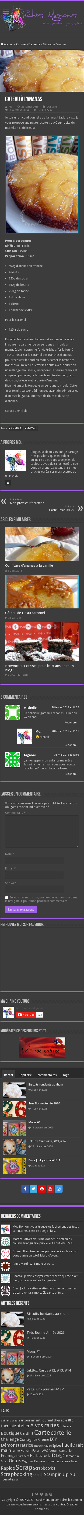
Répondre (71, 722)
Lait (45, 1456)
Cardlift (26, 1433)
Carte (42, 1432)
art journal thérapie (51, 1420)
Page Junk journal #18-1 (44, 1160)
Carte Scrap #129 (61, 508)
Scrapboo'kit (44, 1468)
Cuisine (21, 44)
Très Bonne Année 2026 (44, 1103)
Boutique (10, 1433)
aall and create (10, 1420)
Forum (26, 1450)
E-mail (10, 868)
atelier (23, 1425)
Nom (9, 854)
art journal (28, 1420)
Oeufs (15, 1460)
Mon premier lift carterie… (28, 501)
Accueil (8, 44)
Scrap (24, 1467)
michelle (30, 707)
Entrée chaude (43, 1445)
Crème (43, 1439)
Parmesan (40, 1461)
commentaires (47, 1075)
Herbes (36, 1455)
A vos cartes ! (46, 1425)
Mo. (11, 106)
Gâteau (32, 428)
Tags (66, 1075)
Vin (17, 1479)
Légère (62, 1455)
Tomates (8, 1479)
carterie (61, 1432)
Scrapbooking (16, 1474)
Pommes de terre (59, 1461)
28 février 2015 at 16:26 (65, 707)
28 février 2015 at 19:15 (65, 731)
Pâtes (73, 1461)
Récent (8, 1075)
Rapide (8, 1468)
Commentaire (15, 812)
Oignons (27, 1461)
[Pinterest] (42, 1189)
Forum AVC (40, 1450)
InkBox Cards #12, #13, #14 (47, 1141)
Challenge (10, 1439)
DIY (53, 1439)
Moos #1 (34, 1122)
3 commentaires (19, 109)
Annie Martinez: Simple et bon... (33, 1263)
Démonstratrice (17, 1445)
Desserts (34, 44)
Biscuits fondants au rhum (45, 1084)
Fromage (8, 1456)
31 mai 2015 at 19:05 (66, 754)
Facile (68, 1445)
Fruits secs (22, 1456)
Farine (16, 1450)
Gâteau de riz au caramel (25, 613)
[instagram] (59, 1189)
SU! (73, 1474)
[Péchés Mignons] (42, 17)
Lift (51, 1455)
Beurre (67, 1426)
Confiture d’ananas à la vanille (29, 565)
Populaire (25, 1075)
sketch (38, 1475)
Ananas (16, 428)
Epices (56, 1445)
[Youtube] (50, 1189)
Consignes (29, 1439)
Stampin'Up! (57, 1474)
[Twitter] (33, 1189)
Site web (11, 883)
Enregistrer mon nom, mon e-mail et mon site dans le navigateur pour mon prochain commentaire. (41, 899)
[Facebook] (25, 1189)
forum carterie (60, 1451)
